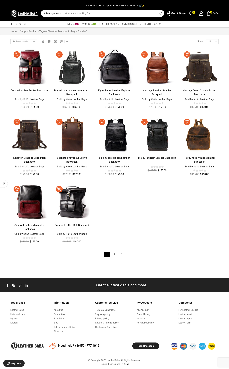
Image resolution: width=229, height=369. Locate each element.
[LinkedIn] (25, 24)
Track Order (179, 13)
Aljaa (126, 364)
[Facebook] (11, 24)
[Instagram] (16, 24)
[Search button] (161, 13)
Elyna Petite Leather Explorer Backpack (114, 92)
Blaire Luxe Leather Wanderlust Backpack (72, 92)
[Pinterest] (20, 24)
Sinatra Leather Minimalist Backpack (29, 227)
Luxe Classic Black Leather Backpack (114, 159)
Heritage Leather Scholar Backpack (157, 92)
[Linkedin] (26, 285)
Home (14, 31)
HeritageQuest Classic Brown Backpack (199, 92)
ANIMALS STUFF (130, 24)
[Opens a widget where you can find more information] (14, 363)
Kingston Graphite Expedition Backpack (29, 159)
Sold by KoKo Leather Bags (29, 99)
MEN (72, 24)
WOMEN (89, 24)
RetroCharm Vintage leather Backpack (199, 159)
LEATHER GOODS (108, 24)
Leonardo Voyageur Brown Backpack (72, 159)
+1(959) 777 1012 (86, 345)
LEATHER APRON (153, 24)
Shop (23, 31)
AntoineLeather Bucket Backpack (29, 90)
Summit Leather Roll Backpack (72, 225)
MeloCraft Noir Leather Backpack (157, 157)
